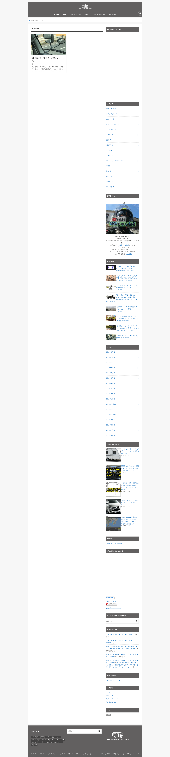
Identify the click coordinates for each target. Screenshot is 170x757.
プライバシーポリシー (99, 14)
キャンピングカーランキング (113, 608)
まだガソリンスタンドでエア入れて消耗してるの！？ (126, 288)
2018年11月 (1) (111, 362)
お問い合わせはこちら (113, 680)
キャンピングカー (76, 14)
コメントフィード (112, 699)
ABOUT (65, 14)
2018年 (37, 20)
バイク (109, 181)
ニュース (110, 119)
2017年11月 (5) (111, 409)
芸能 (108, 140)
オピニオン (111, 108)
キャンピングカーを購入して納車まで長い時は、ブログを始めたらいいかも (126, 278)
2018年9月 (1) (110, 367)
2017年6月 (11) (111, 435)
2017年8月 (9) (110, 425)
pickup (108, 714)
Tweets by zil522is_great (114, 543)
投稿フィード (110, 695)
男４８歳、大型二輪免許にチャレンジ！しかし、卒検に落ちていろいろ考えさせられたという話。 (121, 298)
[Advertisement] (120, 67)
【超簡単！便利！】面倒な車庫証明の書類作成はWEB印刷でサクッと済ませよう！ (130, 486)
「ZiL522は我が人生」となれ (118, 754)
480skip (108, 643)
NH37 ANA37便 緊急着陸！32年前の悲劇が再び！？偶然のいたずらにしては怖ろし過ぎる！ (130, 520)
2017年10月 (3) (111, 414)
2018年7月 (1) (110, 373)
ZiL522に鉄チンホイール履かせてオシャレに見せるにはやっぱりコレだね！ (130, 468)
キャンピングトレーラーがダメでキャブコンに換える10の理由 (130, 451)
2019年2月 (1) (110, 357)
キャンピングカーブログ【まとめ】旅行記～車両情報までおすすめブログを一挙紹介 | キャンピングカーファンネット (122, 665)
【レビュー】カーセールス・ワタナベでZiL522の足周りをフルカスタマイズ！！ (126, 328)
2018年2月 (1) (110, 394)
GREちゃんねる (123, 245)
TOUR (109, 134)
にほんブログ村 (111, 601)
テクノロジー (111, 114)
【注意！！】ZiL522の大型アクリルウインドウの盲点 (126, 309)
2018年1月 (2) (110, 399)
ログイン (109, 692)
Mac (108, 171)
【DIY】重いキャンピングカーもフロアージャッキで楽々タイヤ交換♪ (126, 319)
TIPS (109, 150)
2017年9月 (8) (110, 420)
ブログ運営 (111, 129)
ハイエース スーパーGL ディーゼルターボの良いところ (130, 502)
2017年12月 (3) (111, 404)
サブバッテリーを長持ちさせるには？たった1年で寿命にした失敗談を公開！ (126, 268)
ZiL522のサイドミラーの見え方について (126, 337)
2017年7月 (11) (111, 430)
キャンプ (86, 14)
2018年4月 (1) (110, 383)
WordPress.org (111, 702)
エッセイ (110, 187)
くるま (109, 155)
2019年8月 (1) (110, 352)
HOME (57, 14)
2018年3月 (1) (110, 388)
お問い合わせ (112, 14)
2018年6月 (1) (110, 378)
